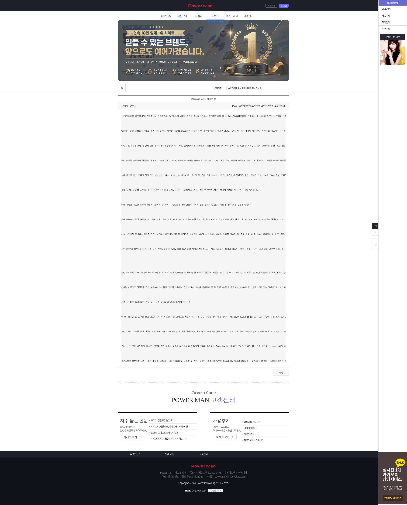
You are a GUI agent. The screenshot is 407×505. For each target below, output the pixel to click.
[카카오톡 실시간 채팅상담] (392, 478)
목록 (281, 372)
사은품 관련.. (249, 434)
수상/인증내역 (214, 490)
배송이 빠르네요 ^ (252, 422)
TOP (375, 226)
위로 (375, 238)
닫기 (375, 232)
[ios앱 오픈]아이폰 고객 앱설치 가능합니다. (244, 88)
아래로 (375, 245)
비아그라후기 (250, 428)
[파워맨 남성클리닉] (203, 466)
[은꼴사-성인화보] (392, 52)
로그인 (284, 5)
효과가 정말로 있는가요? (162, 420)
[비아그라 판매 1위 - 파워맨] (200, 5)
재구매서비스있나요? (253, 440)
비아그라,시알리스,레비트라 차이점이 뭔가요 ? (171, 426)
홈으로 (122, 88)
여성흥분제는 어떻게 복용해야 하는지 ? (168, 438)
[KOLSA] (188, 490)
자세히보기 (130, 437)
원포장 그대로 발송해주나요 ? (164, 432)
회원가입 (271, 5)
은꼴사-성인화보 (393, 36)
